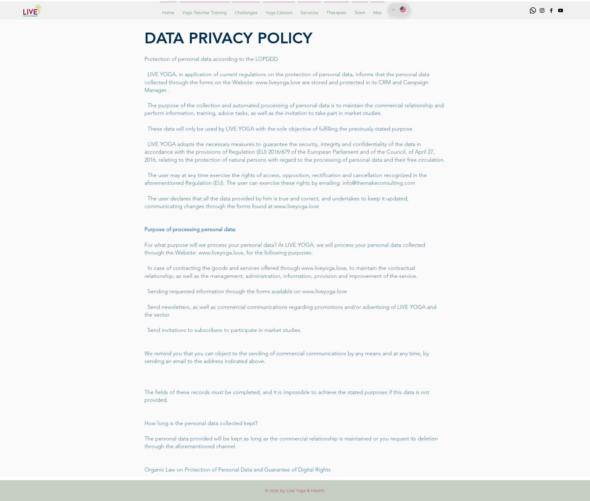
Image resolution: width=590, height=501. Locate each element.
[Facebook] (551, 10)
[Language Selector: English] (399, 9)
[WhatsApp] (533, 10)
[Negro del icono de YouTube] (560, 10)
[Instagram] (542, 10)
